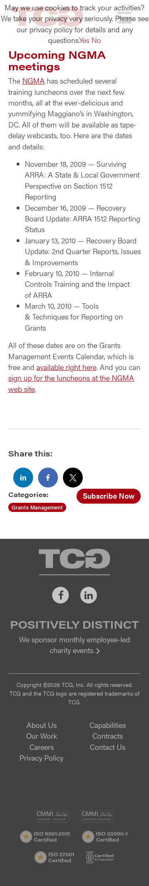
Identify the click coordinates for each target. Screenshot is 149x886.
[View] (74, 656)
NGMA (33, 80)
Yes (84, 40)
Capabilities (107, 725)
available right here (66, 367)
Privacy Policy (41, 757)
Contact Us (107, 747)
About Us (41, 725)
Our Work (41, 735)
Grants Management (37, 507)
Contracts (107, 735)
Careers (41, 747)
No (96, 40)
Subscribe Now (109, 495)
